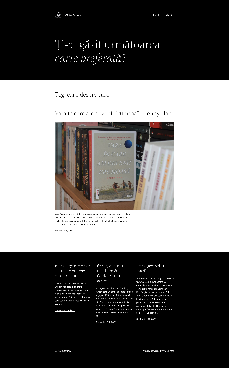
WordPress (168, 351)
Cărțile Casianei (73, 15)
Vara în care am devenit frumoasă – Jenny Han (113, 113)
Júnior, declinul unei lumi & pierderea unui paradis (110, 273)
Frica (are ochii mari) (150, 268)
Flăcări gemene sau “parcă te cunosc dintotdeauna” (72, 270)
